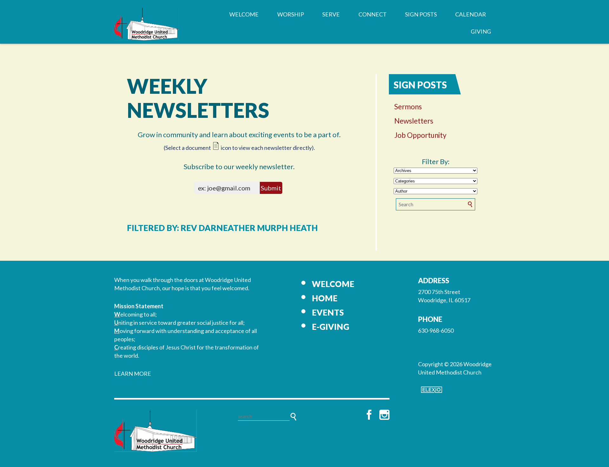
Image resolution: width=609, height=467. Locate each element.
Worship (290, 14)
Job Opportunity (420, 135)
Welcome (244, 14)
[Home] (155, 430)
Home (324, 298)
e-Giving (330, 327)
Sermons (408, 106)
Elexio (431, 390)
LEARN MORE (132, 373)
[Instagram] (384, 415)
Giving (481, 31)
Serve (331, 14)
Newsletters (413, 121)
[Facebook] (369, 415)
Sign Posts (421, 14)
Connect (372, 14)
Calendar (470, 14)
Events (328, 312)
